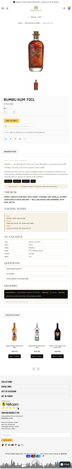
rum (43, 132)
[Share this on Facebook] (10, 139)
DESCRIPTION (10, 151)
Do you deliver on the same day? (17, 278)
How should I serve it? (14, 269)
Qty (5, 108)
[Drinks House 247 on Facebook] (6, 445)
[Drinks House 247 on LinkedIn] (19, 445)
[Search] (7, 7)
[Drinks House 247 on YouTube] (12, 445)
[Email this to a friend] (25, 139)
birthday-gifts (38, 132)
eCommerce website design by (50, 454)
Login (64, 8)
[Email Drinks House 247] (22, 445)
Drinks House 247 (17, 454)
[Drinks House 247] (36, 9)
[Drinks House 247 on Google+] (9, 445)
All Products (29, 132)
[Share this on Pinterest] (15, 139)
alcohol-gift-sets (21, 132)
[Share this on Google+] (20, 139)
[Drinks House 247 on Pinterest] (15, 445)
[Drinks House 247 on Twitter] (2, 445)
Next (40, 17)
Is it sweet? (10, 273)
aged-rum (12, 132)
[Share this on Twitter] (6, 139)
